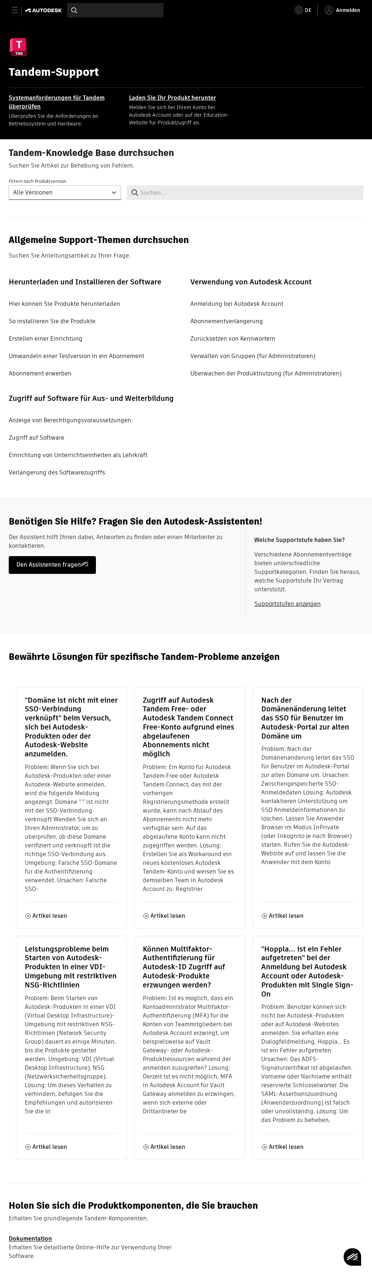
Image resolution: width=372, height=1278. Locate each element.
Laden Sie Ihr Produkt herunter (172, 98)
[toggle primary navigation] (19, 10)
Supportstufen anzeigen (287, 604)
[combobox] (115, 10)
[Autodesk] (44, 10)
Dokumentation (30, 1238)
